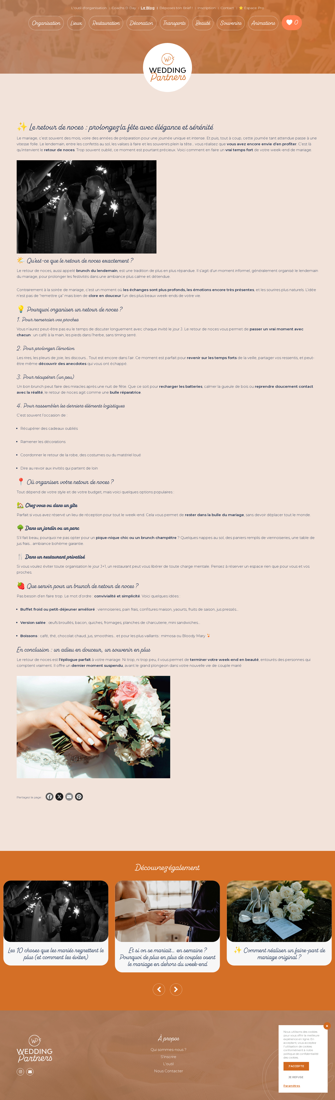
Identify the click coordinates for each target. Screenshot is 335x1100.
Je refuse (295, 1077)
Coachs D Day (124, 8)
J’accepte (296, 1066)
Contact (227, 8)
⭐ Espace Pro (251, 8)
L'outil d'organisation (89, 8)
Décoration (141, 23)
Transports (174, 23)
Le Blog (148, 8)
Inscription (206, 8)
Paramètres (291, 1085)
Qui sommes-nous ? (168, 1049)
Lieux (76, 23)
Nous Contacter (168, 1071)
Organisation (46, 23)
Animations (263, 23)
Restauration (106, 23)
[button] (159, 989)
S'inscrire (168, 1056)
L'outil (168, 1063)
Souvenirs (230, 23)
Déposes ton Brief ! (176, 8)
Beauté (203, 23)
